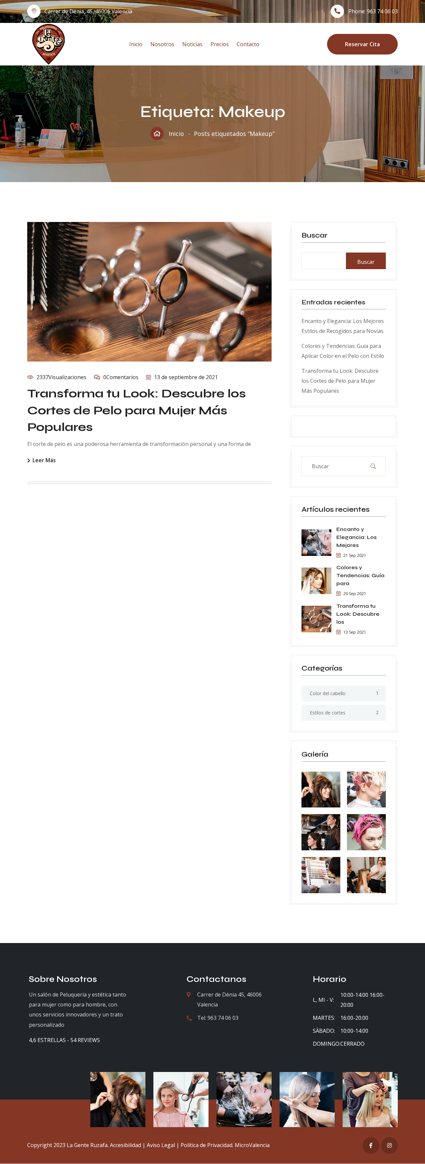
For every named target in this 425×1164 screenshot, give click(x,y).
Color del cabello (328, 693)
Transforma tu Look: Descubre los (358, 614)
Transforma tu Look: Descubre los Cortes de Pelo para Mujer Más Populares (136, 410)
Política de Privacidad (206, 1145)
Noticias (192, 44)
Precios (220, 44)
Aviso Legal (161, 1145)
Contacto (248, 44)
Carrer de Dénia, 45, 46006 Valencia (88, 11)
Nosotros (162, 44)
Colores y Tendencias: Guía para (360, 575)
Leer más (44, 461)
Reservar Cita (362, 44)
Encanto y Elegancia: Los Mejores (356, 537)
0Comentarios (120, 377)
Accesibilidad (125, 1145)
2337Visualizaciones (61, 377)
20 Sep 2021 (354, 593)
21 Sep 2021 (354, 555)
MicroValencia (252, 1145)
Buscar (314, 236)
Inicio (135, 44)
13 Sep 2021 (354, 632)
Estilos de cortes (327, 712)
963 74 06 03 (382, 11)
